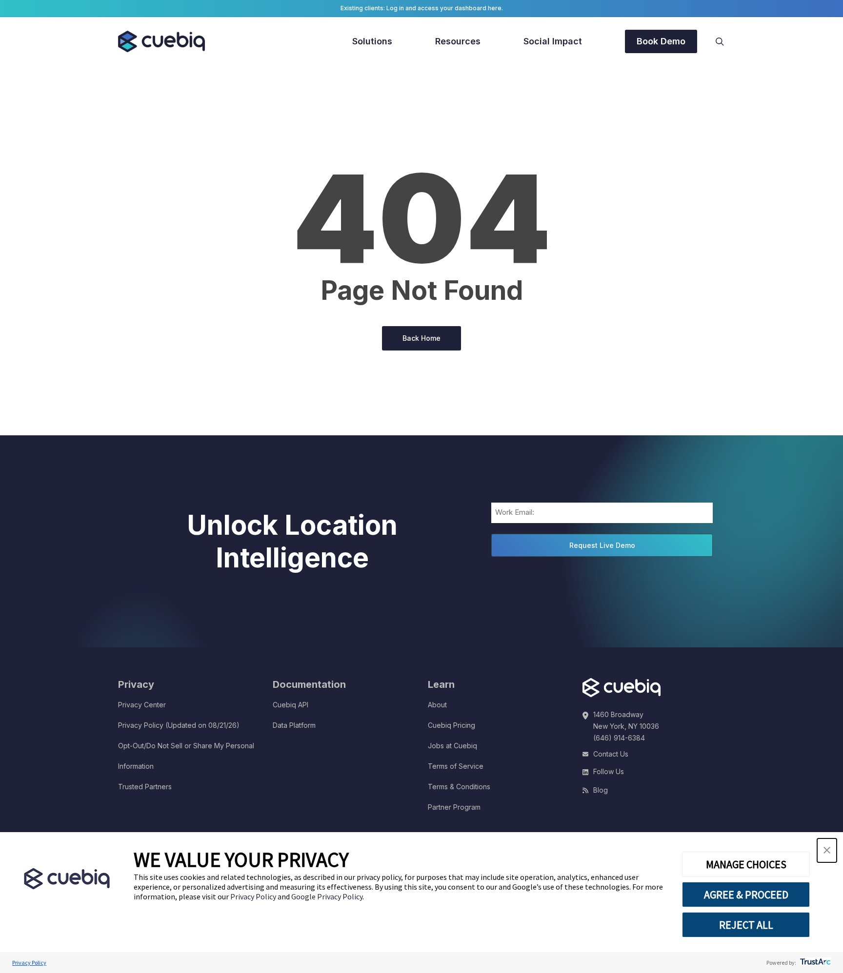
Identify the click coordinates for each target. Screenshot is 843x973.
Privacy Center (142, 705)
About (437, 705)
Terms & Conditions (459, 786)
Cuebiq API (290, 705)
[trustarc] (814, 963)
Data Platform (294, 725)
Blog (600, 790)
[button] (827, 850)
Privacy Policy (254, 896)
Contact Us (610, 754)
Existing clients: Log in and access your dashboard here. (422, 8)
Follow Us (608, 771)
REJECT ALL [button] (746, 925)
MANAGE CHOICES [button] (746, 864)
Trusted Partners (145, 786)
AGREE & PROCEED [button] (746, 894)
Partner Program (454, 807)
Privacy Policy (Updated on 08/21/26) (179, 725)
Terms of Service (455, 766)
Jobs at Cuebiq (452, 745)
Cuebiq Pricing (451, 725)
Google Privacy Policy (326, 896)
